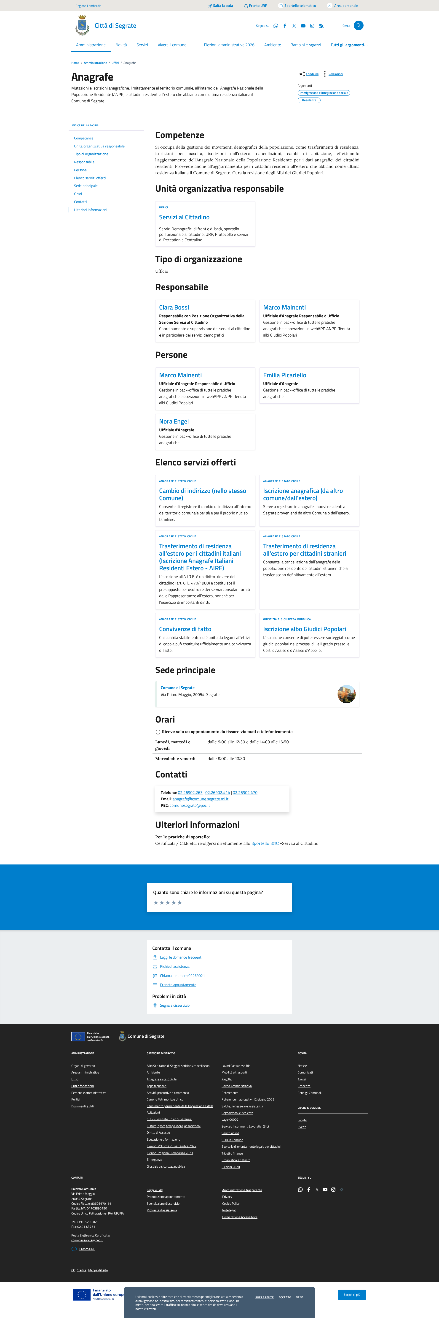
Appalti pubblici (156, 1085)
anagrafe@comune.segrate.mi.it (200, 799)
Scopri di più (352, 1294)
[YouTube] (325, 1190)
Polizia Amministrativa (237, 1085)
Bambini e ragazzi (306, 45)
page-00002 (230, 1119)
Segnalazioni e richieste (237, 1112)
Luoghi (302, 1120)
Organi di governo (83, 1065)
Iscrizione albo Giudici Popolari (304, 629)
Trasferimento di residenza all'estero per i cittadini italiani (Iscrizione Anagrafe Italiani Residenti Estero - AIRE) (200, 557)
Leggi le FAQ (155, 1190)
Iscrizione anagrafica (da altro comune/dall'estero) (303, 494)
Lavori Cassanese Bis (236, 1065)
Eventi (302, 1126)
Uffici (115, 62)
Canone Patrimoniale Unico (165, 1099)
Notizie (302, 1065)
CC (73, 1270)
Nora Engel (174, 421)
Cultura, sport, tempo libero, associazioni (174, 1125)
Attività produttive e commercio (168, 1092)
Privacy (227, 1196)
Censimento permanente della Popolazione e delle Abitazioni (180, 1109)
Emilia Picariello (284, 375)
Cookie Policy (231, 1203)
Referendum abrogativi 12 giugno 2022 (248, 1099)
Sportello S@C (265, 843)
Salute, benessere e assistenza (242, 1106)
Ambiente (272, 45)
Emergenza (154, 1159)
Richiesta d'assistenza (162, 1210)
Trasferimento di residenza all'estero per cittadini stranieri (304, 549)
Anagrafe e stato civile (177, 481)
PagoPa (227, 1079)
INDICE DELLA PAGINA (85, 125)
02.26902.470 (245, 792)
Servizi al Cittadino (184, 217)
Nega (300, 1297)
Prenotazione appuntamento (166, 1196)
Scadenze (304, 1085)
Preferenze (264, 1297)
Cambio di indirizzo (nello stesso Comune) (202, 494)
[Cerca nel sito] (359, 25)
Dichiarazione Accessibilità (239, 1217)
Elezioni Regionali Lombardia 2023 (170, 1152)
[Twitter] (317, 1190)
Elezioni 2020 (231, 1166)
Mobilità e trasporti (234, 1072)
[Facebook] (308, 1190)
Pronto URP (87, 1248)
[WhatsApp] (300, 1190)
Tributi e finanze (232, 1153)
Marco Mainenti (284, 307)
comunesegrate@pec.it (190, 805)
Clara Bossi (174, 307)
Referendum (230, 1092)
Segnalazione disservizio (163, 1203)
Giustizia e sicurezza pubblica (287, 619)
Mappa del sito (98, 1270)
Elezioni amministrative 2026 (229, 45)
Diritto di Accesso (158, 1132)
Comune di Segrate (178, 687)
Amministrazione (95, 62)
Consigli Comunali (309, 1092)
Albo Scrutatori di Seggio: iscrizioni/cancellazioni (178, 1065)
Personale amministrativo (88, 1092)
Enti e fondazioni (82, 1085)
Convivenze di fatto (185, 629)
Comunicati (305, 1072)
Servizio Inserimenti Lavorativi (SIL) (245, 1126)
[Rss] (341, 1190)
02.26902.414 (217, 792)
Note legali (229, 1210)
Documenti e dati (82, 1106)
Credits (81, 1270)
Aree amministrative (85, 1072)
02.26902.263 (190, 792)
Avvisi (302, 1079)
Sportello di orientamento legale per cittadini (251, 1146)
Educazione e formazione (163, 1139)
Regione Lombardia (88, 5)
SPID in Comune (232, 1139)
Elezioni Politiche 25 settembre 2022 (171, 1146)
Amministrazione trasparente (242, 1190)
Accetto (284, 1297)
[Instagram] (310, 25)
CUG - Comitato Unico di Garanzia (169, 1119)
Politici (75, 1099)
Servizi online (230, 1133)
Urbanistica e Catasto (236, 1160)
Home (75, 62)
